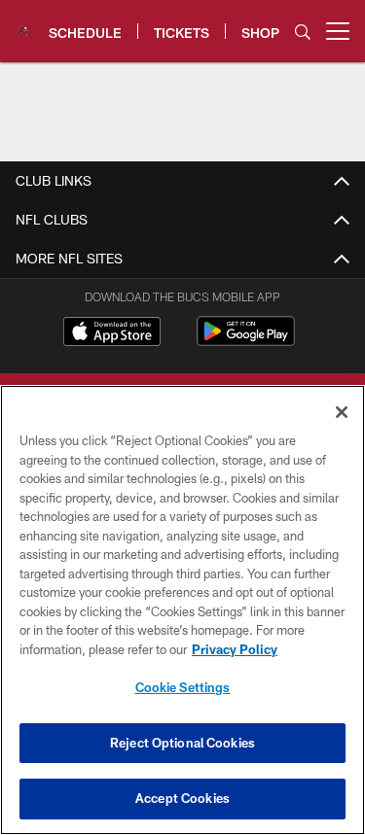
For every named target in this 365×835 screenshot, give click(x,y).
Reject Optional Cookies (182, 742)
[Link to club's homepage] (24, 23)
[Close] (341, 412)
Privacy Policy (234, 649)
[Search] (302, 31)
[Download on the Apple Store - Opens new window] (112, 333)
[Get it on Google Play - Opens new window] (245, 341)
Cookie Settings (183, 687)
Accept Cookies (182, 798)
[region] (182, 610)
